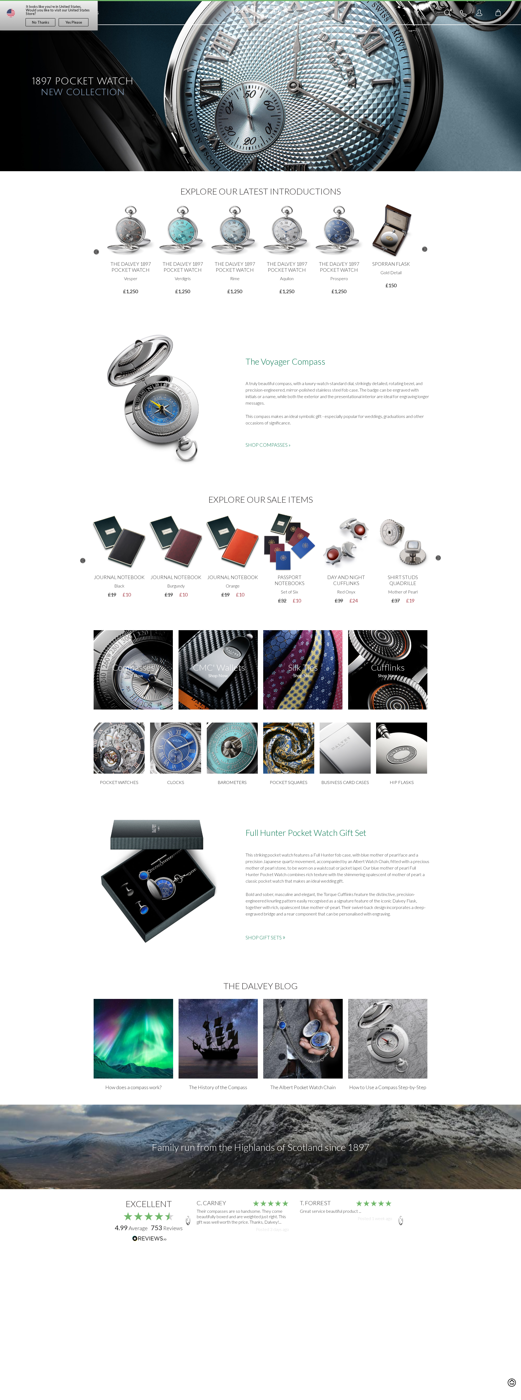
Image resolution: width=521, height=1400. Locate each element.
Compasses (133, 667)
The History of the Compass (218, 1087)
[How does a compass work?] (133, 1039)
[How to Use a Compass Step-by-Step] (388, 1039)
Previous (96, 252)
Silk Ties (303, 667)
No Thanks (40, 22)
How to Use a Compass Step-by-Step (387, 1087)
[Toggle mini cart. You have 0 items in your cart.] (498, 12)
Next (424, 249)
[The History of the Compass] (218, 1039)
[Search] (447, 12)
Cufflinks (388, 667)
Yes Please (73, 22)
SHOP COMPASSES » (268, 444)
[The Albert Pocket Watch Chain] (303, 1039)
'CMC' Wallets (218, 667)
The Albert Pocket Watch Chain (303, 1087)
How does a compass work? (133, 1087)
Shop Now (133, 675)
